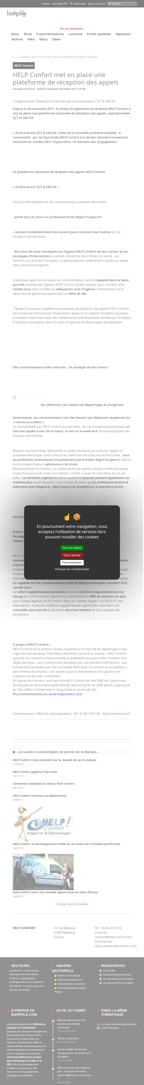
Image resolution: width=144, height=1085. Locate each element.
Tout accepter (72, 548)
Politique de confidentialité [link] (72, 569)
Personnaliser (72, 562)
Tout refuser (72, 555)
